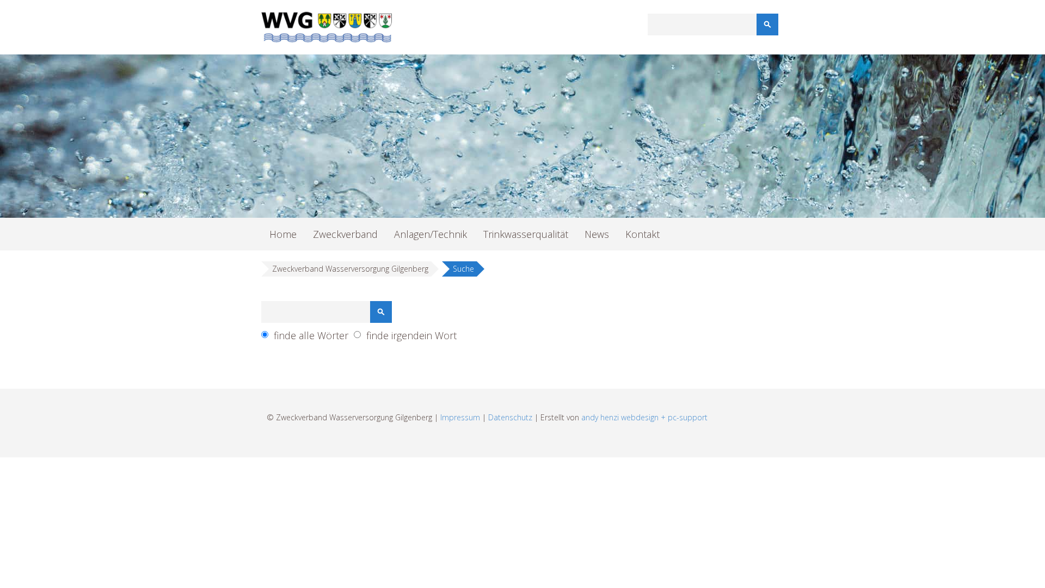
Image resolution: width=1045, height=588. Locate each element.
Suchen (767, 24)
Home (283, 234)
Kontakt (642, 234)
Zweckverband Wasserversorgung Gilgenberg (350, 269)
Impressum (460, 417)
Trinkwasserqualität (525, 234)
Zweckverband (345, 234)
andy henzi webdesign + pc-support (644, 417)
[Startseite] (326, 27)
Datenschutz (510, 417)
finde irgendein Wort (411, 335)
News (597, 234)
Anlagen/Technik (430, 234)
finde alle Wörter (311, 335)
